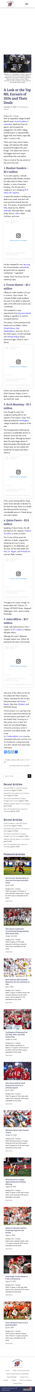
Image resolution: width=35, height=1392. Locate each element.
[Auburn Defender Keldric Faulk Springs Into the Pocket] (17, 1216)
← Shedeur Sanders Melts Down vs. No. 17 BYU (17, 761)
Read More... (9, 901)
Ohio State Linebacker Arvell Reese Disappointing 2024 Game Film (17, 931)
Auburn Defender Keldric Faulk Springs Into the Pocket (16, 1230)
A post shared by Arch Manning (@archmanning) (19, 495)
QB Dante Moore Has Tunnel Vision (17, 1131)
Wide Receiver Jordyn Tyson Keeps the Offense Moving (15, 1181)
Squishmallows (9, 331)
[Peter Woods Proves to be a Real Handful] (17, 1310)
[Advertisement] (17, 25)
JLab (17, 328)
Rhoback (21, 704)
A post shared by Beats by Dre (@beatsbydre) (18, 259)
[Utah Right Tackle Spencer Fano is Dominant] (17, 1264)
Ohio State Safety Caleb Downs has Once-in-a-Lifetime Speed (15, 1085)
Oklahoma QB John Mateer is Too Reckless (17, 804)
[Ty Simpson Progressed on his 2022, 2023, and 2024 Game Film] (17, 1019)
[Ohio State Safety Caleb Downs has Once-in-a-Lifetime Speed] (17, 1071)
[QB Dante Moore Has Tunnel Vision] (17, 1119)
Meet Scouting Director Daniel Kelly (17, 1374)
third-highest (24, 420)
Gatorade (7, 210)
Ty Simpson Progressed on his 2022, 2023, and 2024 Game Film (16, 1034)
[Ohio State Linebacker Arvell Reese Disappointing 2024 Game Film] (17, 917)
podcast (26, 267)
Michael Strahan (13, 336)
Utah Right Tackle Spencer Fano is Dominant (16, 1277)
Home (7, 1371)
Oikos (17, 213)
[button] (26, 4)
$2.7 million (17, 629)
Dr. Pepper (12, 551)
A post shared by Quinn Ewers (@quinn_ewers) (18, 597)
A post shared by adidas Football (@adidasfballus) (19, 385)
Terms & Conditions (25, 1380)
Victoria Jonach (22, 107)
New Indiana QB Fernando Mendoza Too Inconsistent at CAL (17, 981)
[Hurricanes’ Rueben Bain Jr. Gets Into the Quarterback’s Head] (17, 866)
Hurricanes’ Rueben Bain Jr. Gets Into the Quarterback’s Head (17, 880)
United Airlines (9, 328)
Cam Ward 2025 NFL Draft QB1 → (20, 766)
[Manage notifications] (30, 1388)
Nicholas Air (25, 551)
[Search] (29, 776)
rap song (26, 264)
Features (6, 109)
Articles (6, 1380)
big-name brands (24, 313)
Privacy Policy (17, 1383)
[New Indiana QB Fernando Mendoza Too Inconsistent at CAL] (17, 967)
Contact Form (24, 1377)
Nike (5, 208)
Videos (14, 1380)
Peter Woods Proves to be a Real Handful (16, 1323)
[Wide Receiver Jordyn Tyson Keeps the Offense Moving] (17, 1167)
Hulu (5, 551)
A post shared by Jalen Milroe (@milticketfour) (18, 684)
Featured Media (12, 1377)
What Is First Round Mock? (21, 1371)
